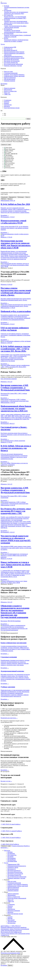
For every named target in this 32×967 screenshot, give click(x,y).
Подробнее (5, 896)
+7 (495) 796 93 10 (6, 950)
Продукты (4, 3)
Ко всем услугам (6, 907)
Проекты (10, 221)
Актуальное (4, 219)
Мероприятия (12, 219)
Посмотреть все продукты (9, 844)
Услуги (3, 44)
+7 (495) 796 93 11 (6, 957)
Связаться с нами (6, 144)
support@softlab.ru (16, 957)
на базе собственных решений (16, 452)
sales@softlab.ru (16, 950)
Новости (27, 219)
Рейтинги (3, 221)
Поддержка (4, 83)
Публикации (21, 219)
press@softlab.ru (16, 964)
